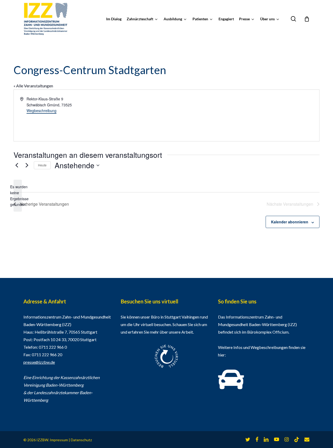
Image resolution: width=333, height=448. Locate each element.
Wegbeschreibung (41, 110)
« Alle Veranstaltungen (33, 85)
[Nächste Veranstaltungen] (27, 165)
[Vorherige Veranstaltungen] (17, 165)
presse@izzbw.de (39, 362)
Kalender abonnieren (289, 221)
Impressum (59, 440)
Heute (42, 165)
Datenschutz (81, 440)
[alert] (18, 196)
